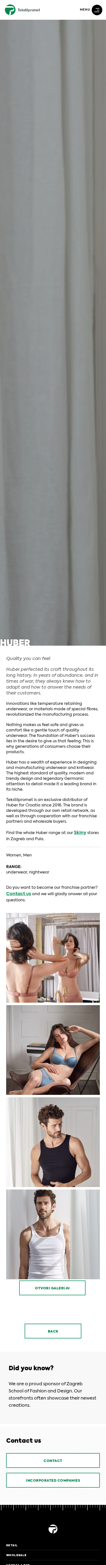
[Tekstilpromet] (53, 1534)
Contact (53, 1461)
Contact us (18, 894)
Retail (12, 1545)
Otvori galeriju (52, 1288)
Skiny (80, 833)
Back (53, 1331)
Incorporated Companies (53, 1480)
